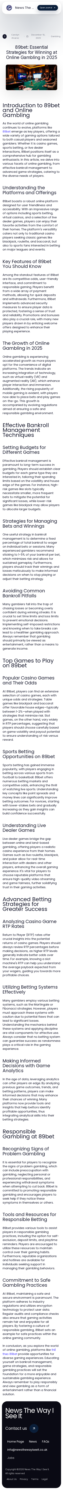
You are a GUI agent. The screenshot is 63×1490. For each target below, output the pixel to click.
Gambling (55, 36)
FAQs (45, 1441)
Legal (44, 1479)
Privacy (24, 1479)
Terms (34, 1479)
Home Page (15, 1441)
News (33, 1441)
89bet (6, 131)
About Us (12, 1479)
